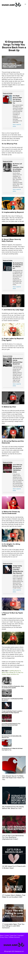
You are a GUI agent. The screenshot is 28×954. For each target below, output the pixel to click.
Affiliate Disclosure (14, 937)
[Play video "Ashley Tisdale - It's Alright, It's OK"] (13, 604)
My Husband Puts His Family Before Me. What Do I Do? (12, 736)
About (1, 935)
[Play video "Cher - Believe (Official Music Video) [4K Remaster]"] (13, 432)
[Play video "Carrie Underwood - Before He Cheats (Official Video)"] (13, 535)
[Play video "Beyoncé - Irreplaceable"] (13, 230)
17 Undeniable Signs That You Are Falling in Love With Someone (13, 926)
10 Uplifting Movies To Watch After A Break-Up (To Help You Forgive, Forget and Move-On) (12, 672)
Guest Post (13, 935)
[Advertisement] (14, 25)
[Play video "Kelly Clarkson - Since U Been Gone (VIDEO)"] (13, 300)
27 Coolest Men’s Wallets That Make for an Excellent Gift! (13, 896)
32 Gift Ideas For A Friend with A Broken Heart (14, 867)
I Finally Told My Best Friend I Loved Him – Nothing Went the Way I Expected (18, 569)
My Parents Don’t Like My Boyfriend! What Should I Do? (12, 699)
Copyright (20, 935)
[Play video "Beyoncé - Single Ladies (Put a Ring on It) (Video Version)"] (13, 398)
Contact (7, 935)
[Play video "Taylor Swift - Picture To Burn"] (13, 638)
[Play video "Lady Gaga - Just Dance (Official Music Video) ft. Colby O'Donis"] (13, 329)
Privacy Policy (4, 937)
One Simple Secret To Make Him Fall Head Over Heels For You (17, 99)
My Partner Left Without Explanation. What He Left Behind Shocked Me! (18, 167)
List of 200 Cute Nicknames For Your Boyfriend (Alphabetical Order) (17, 468)
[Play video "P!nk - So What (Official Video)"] (13, 203)
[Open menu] (25, 4)
